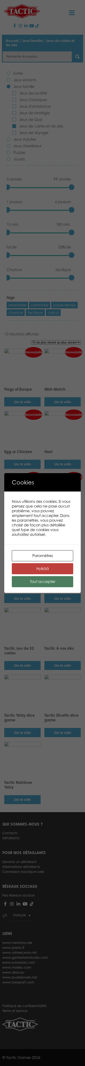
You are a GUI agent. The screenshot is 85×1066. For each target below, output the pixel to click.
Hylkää (42, 568)
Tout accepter (42, 581)
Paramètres (42, 555)
